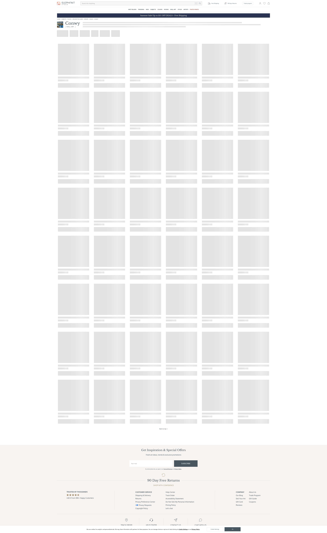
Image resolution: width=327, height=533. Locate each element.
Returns (138, 498)
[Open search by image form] (196, 3)
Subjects (64, 19)
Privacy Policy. (178, 469)
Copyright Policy (141, 508)
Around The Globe (78, 19)
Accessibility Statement (175, 498)
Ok (232, 529)
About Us (252, 492)
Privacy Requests (145, 505)
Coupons (252, 502)
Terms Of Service (168, 469)
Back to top (162, 429)
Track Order (170, 495)
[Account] (260, 4)
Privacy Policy (196, 529)
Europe (86, 19)
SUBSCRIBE (185, 463)
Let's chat (169, 508)
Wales (91, 19)
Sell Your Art (241, 498)
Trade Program (254, 495)
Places (69, 19)
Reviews (239, 505)
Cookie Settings (183, 529)
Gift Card (239, 502)
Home (58, 19)
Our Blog (239, 495)
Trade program (248, 3)
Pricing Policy (171, 505)
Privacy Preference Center (145, 502)
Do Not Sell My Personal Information (180, 502)
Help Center (170, 492)
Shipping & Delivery (143, 495)
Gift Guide (253, 498)
